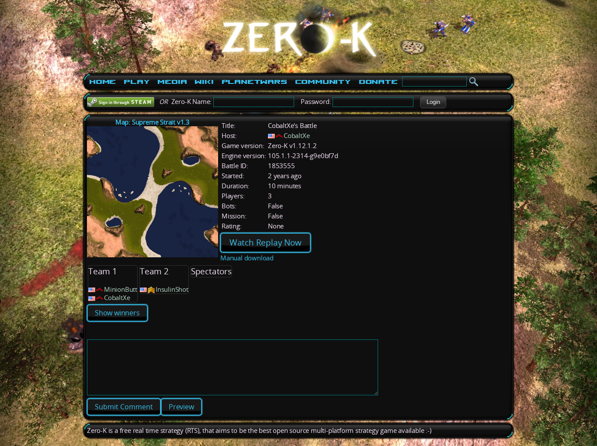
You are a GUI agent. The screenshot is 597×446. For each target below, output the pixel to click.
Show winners (117, 313)
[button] (433, 102)
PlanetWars (254, 81)
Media (172, 81)
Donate (378, 81)
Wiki (203, 81)
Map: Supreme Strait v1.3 (152, 122)
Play (136, 81)
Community (323, 81)
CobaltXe (296, 135)
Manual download (247, 258)
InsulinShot (172, 289)
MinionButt (120, 289)
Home (102, 81)
